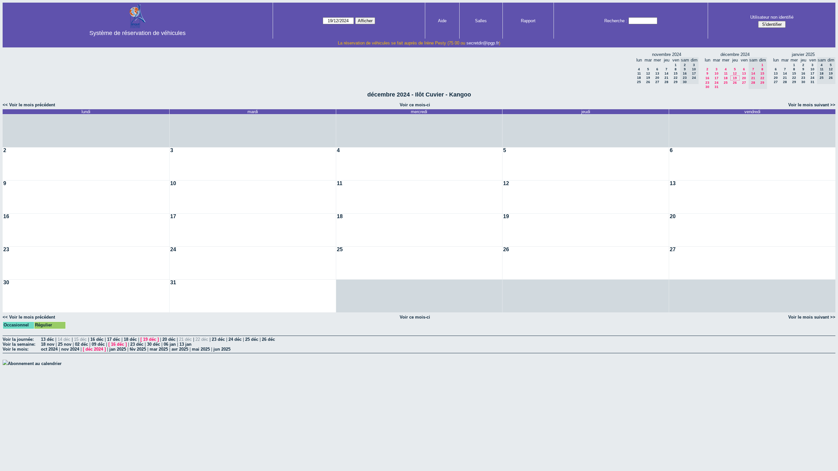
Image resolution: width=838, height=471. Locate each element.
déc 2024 (94, 349)
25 (639, 82)
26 (648, 82)
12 (648, 73)
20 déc (168, 339)
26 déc (268, 339)
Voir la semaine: (19, 344)
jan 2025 (117, 349)
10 (717, 73)
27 (657, 82)
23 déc (218, 339)
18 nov (47, 344)
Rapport (528, 20)
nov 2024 (70, 349)
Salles (481, 20)
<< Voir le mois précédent (29, 104)
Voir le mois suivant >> (811, 104)
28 (666, 82)
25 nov (64, 344)
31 (717, 87)
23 (707, 82)
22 (676, 77)
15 (676, 73)
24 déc (235, 339)
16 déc (96, 339)
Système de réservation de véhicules (137, 33)
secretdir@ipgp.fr (482, 43)
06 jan (170, 344)
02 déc (81, 344)
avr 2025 (180, 349)
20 (657, 77)
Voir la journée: (18, 339)
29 (676, 82)
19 (648, 77)
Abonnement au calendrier (35, 363)
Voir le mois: (15, 349)
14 (666, 73)
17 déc (113, 339)
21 (666, 77)
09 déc (98, 344)
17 (717, 78)
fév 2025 (138, 349)
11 (639, 73)
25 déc (251, 339)
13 (657, 73)
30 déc (153, 344)
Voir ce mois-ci (415, 104)
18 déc (130, 339)
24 (717, 82)
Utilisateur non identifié (771, 17)
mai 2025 (201, 349)
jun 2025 (221, 349)
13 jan (185, 344)
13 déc (47, 339)
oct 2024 (49, 349)
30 (707, 87)
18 (639, 77)
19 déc (149, 339)
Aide (442, 20)
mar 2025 (159, 349)
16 (707, 78)
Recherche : (615, 20)
